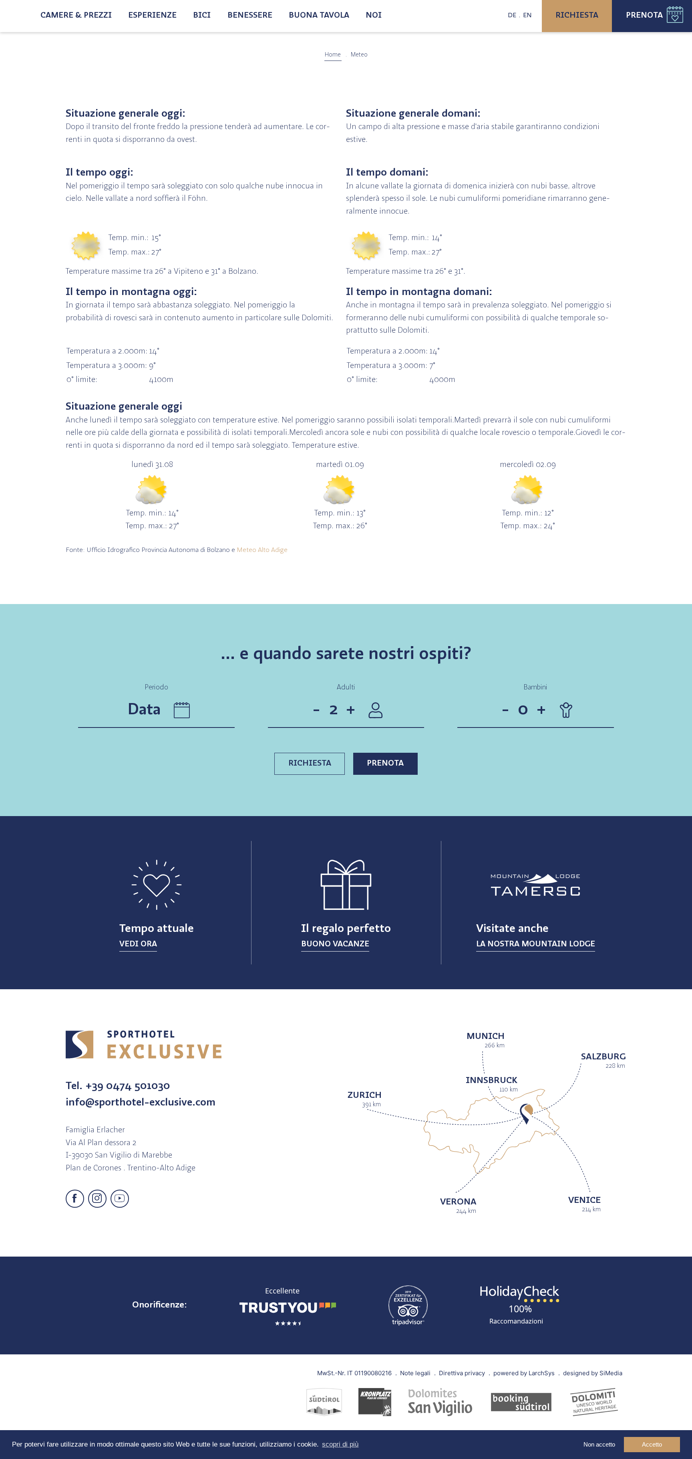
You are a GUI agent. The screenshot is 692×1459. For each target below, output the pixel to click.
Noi (374, 16)
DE (512, 15)
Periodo (156, 687)
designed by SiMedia (592, 1373)
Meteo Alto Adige (262, 550)
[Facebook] (75, 1199)
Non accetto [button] (599, 1444)
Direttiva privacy (462, 1373)
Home (333, 55)
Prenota (644, 16)
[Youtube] (120, 1199)
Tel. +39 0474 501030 (118, 1086)
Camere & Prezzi (76, 16)
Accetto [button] (652, 1444)
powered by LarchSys (524, 1373)
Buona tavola (319, 16)
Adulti (346, 687)
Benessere (249, 16)
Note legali (415, 1373)
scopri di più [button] (340, 1444)
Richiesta (576, 16)
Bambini (535, 687)
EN (527, 15)
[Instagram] (97, 1199)
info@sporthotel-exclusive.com (140, 1102)
